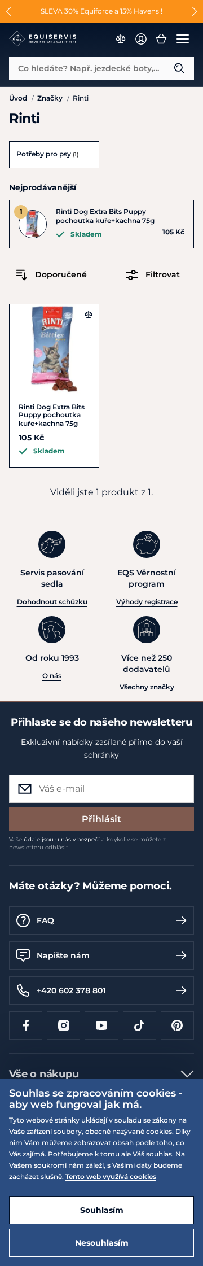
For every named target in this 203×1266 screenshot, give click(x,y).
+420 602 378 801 (71, 990)
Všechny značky (147, 687)
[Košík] (161, 39)
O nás (51, 675)
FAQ (45, 920)
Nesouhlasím (102, 1243)
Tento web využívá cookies (110, 1176)
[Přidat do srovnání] (88, 314)
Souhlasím (101, 1210)
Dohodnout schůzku (52, 601)
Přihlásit (101, 819)
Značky (50, 98)
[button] (9, 11)
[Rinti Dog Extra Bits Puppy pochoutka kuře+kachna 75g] (54, 349)
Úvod (18, 98)
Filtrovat (162, 274)
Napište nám (63, 955)
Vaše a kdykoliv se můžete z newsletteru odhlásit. (87, 843)
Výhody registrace (147, 601)
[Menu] (182, 39)
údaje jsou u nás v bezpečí (62, 839)
